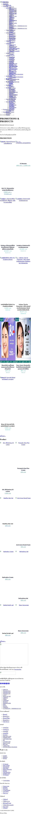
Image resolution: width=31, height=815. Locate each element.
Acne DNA (12, 108)
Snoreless (11, 64)
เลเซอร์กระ (12, 59)
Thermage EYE (13, 12)
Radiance (11, 84)
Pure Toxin (11, 52)
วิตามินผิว (8, 87)
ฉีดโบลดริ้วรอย (13, 49)
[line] (3, 684)
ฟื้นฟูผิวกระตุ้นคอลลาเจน (12, 81)
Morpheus (11, 21)
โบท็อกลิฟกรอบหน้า (14, 51)
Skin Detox (11, 93)
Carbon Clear (12, 75)
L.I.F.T (10, 15)
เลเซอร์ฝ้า (11, 61)
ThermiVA (11, 27)
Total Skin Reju (12, 97)
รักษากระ (11, 110)
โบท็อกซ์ (8, 43)
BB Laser (11, 74)
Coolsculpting (12, 80)
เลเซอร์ (8, 55)
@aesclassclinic (17, 669)
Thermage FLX (12, 10)
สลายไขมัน (9, 78)
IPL (10, 70)
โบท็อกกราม (12, 47)
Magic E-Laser (12, 72)
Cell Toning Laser (13, 68)
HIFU (10, 24)
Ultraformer (12, 20)
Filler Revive (12, 42)
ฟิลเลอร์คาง (12, 40)
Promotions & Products (8, 112)
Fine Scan (11, 106)
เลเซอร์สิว (11, 63)
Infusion (11, 96)
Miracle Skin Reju (13, 94)
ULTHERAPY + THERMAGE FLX (18, 28)
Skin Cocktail (12, 90)
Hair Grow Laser (13, 66)
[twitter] (5, 684)
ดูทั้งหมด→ (3, 436)
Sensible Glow (12, 98)
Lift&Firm (11, 17)
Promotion (8, 113)
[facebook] (1, 684)
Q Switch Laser (12, 71)
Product (8, 114)
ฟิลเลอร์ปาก (12, 36)
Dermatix (11, 104)
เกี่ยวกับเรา (6, 4)
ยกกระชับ (8, 8)
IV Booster (11, 89)
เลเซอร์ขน (11, 57)
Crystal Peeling (12, 107)
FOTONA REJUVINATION (16, 77)
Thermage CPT (12, 13)
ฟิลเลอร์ (11, 34)
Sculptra (11, 83)
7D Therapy (12, 100)
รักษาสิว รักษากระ (11, 101)
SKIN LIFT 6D (13, 16)
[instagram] (7, 684)
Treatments (5, 6)
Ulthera (11, 19)
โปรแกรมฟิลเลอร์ (10, 32)
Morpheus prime (13, 23)
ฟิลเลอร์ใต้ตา (12, 38)
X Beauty (11, 54)
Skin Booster (12, 92)
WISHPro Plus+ (13, 67)
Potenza (11, 25)
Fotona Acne (12, 103)
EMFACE (11, 9)
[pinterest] (9, 684)
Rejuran (11, 86)
